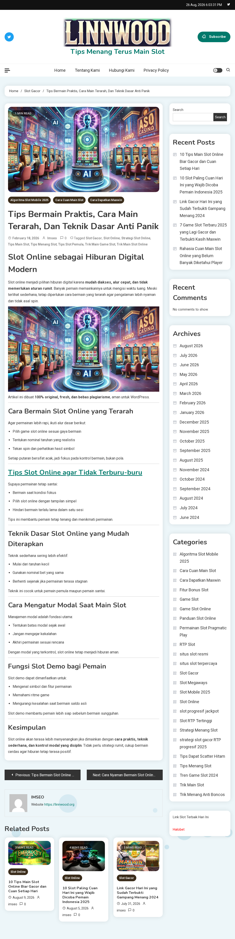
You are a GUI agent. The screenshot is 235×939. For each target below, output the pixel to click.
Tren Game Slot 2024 (199, 775)
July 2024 (188, 507)
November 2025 (194, 431)
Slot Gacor (94, 238)
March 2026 (190, 393)
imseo (52, 238)
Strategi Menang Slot (199, 730)
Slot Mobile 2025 (195, 692)
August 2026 (191, 345)
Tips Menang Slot (44, 244)
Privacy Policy (156, 70)
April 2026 (189, 383)
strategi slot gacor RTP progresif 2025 (200, 743)
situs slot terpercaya (198, 663)
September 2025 (195, 450)
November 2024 (194, 469)
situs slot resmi (194, 654)
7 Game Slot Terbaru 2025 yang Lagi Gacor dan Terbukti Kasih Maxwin (203, 232)
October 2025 (192, 441)
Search (178, 110)
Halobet (179, 829)
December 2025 (194, 422)
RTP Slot (187, 644)
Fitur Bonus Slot (194, 589)
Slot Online (18, 871)
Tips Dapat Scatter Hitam (202, 756)
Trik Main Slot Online (132, 244)
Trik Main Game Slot (100, 244)
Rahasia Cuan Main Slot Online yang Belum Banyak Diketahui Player (201, 255)
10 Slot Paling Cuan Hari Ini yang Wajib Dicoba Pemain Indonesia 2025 (80, 895)
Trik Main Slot (192, 784)
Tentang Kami (87, 70)
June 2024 (189, 517)
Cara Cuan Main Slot (69, 200)
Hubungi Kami (121, 70)
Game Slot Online (195, 608)
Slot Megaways (193, 682)
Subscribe (217, 36)
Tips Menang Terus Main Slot (117, 51)
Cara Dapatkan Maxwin (106, 200)
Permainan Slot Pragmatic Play (203, 631)
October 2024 (192, 479)
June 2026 (189, 364)
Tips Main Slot (18, 244)
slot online (112, 238)
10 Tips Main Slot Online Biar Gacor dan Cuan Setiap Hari (27, 886)
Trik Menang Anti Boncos (202, 794)
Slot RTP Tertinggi (196, 720)
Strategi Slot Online (135, 238)
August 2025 (191, 460)
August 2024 (191, 498)
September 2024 (195, 488)
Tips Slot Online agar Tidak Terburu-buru (75, 472)
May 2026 (188, 374)
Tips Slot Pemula (71, 244)
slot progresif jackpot (199, 711)
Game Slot (189, 599)
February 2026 (193, 402)
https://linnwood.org (59, 804)
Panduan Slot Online (198, 618)
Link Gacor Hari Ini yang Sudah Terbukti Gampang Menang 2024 (137, 893)
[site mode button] (217, 70)
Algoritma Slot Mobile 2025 (29, 200)
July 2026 (188, 355)
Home (60, 70)
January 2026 (192, 412)
